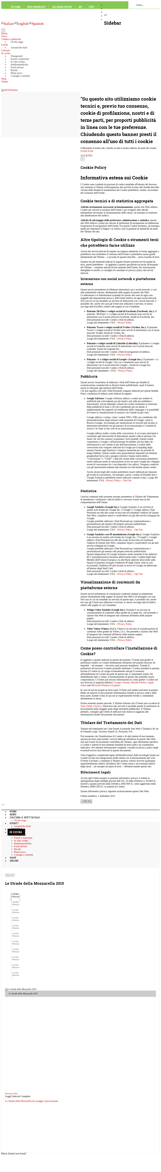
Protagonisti (16, 56)
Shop (3, 78)
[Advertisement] (80, 844)
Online (4, 81)
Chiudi (86, 801)
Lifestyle (5, 50)
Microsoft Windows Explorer (105, 685)
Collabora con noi (62, 7)
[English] (21, 23)
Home (4, 33)
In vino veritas (18, 61)
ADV (80, 7)
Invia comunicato (36, 7)
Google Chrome (122, 682)
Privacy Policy (124, 322)
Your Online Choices (90, 706)
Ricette (14, 70)
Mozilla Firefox (138, 682)
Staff (91, 7)
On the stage (17, 42)
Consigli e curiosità (20, 76)
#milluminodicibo (19, 64)
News (4, 36)
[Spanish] (36, 23)
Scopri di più (86, 151)
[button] (9, 1093)
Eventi (4, 44)
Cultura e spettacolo (11, 39)
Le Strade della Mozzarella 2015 (34, 883)
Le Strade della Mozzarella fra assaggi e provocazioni (31, 1101)
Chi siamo (16, 7)
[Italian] (7, 23)
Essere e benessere (20, 59)
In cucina (5, 53)
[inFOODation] (9, 90)
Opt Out (127, 480)
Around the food (19, 47)
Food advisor (17, 67)
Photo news (16, 73)
